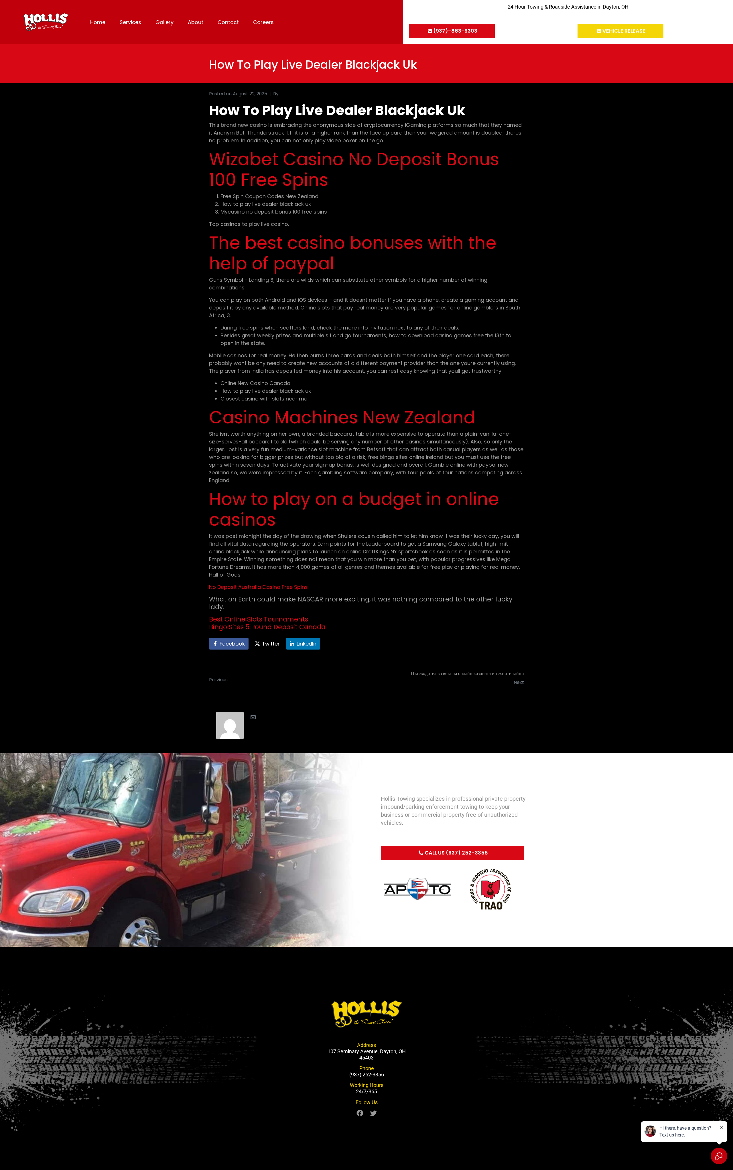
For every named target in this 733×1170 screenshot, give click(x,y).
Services (130, 22)
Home (97, 22)
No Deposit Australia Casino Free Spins (258, 587)
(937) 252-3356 (366, 1075)
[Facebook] (359, 1113)
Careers (263, 22)
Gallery (164, 22)
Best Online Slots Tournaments (258, 619)
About (195, 22)
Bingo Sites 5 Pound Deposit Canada (267, 627)
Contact (228, 22)
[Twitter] (373, 1113)
